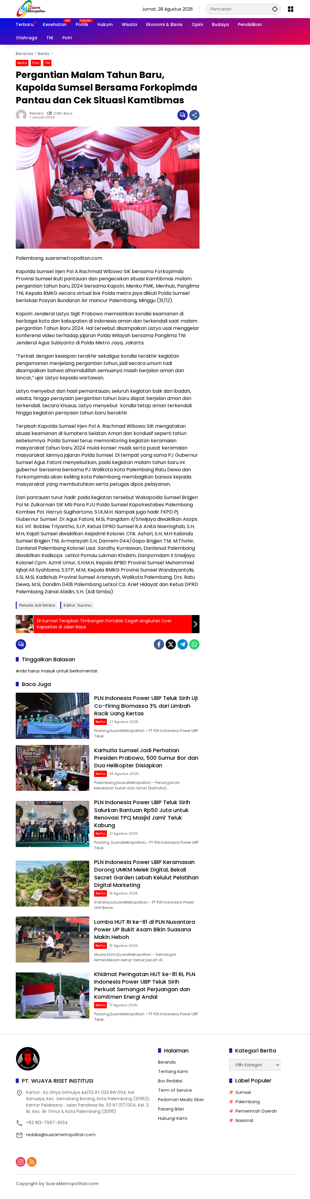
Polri (35, 62)
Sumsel (243, 1092)
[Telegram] (182, 644)
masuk (48, 671)
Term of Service (175, 1090)
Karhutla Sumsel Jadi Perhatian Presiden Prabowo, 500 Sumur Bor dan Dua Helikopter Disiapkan (146, 757)
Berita (22, 62)
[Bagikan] (194, 115)
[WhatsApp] (194, 644)
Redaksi (37, 113)
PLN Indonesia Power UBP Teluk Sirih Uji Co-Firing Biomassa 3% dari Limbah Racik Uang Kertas (146, 705)
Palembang (248, 1102)
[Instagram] (20, 1162)
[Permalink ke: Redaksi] (23, 115)
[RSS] (32, 1162)
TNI (47, 62)
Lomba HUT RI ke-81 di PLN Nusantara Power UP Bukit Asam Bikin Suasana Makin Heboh (144, 929)
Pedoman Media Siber (181, 1100)
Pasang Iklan (171, 1109)
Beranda (167, 1062)
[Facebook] (159, 644)
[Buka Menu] (290, 9)
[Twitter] (171, 644)
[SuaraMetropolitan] (31, 9)
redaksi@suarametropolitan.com (61, 1135)
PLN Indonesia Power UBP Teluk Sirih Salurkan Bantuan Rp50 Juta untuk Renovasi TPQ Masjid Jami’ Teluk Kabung (142, 813)
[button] (275, 9)
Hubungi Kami (172, 1118)
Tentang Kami (173, 1071)
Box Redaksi (170, 1081)
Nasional (244, 1120)
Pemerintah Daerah (256, 1111)
